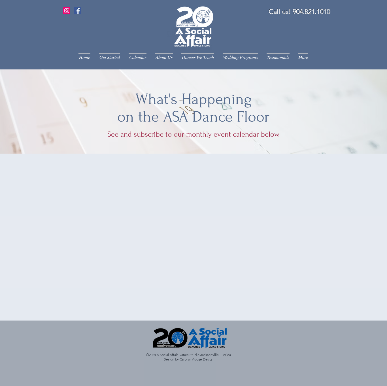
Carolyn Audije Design (197, 359)
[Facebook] (77, 10)
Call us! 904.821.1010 (299, 11)
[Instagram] (66, 10)
